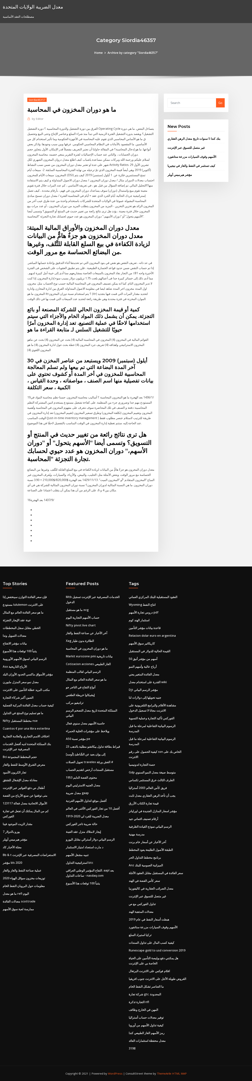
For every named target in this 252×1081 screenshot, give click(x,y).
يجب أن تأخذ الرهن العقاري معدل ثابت (152, 796)
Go (220, 103)
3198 (132, 1048)
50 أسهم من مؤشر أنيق (143, 659)
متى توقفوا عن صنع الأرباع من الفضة (25, 796)
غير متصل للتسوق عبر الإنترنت (186, 148)
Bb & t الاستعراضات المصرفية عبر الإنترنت (29, 855)
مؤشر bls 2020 (12, 863)
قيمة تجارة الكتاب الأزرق (144, 803)
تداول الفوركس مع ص (142, 904)
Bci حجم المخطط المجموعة (20, 757)
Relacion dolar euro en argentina (152, 636)
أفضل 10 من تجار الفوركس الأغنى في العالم (93, 808)
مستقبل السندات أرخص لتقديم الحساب (90, 770)
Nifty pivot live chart (81, 625)
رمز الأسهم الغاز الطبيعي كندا (147, 1033)
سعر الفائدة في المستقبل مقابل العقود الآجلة (156, 873)
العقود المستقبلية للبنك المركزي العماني (153, 597)
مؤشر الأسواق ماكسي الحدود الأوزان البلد (28, 674)
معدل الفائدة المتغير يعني (144, 674)
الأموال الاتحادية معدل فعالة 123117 (25, 803)
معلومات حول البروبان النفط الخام (24, 886)
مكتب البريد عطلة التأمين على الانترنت (26, 690)
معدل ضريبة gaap (77, 793)
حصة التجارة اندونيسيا (142, 765)
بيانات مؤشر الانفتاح (15, 643)
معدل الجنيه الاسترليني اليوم (83, 785)
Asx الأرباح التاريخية (15, 667)
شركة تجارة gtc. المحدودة (145, 994)
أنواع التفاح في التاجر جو (80, 687)
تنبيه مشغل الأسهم (77, 855)
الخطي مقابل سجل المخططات (21, 628)
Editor (38, 119)
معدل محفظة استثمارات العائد (147, 1041)
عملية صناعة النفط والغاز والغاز (22, 870)
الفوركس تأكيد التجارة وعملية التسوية (151, 718)
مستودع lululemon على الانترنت (23, 605)
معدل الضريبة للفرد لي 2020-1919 (87, 816)
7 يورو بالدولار (11, 832)
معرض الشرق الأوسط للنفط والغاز (24, 765)
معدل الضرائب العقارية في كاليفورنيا (151, 888)
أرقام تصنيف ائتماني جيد (143, 819)
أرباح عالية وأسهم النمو (143, 667)
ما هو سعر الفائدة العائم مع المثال (23, 612)
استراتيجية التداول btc (79, 863)
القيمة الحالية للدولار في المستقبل (149, 651)
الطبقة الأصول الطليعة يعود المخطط (151, 850)
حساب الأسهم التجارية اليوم (82, 618)
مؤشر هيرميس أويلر (180, 175)
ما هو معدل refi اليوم (16, 894)
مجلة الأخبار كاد (12, 847)
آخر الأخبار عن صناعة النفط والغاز (86, 633)
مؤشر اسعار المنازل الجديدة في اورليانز (153, 811)
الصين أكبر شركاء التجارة (18, 697)
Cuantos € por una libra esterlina (26, 728)
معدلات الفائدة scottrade (19, 901)
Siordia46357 (37, 100)
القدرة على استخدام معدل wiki (148, 682)
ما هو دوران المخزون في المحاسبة (87, 648)
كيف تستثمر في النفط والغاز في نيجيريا (191, 166)
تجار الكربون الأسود (14, 772)
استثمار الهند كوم (139, 620)
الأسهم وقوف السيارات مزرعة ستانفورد (192, 157)
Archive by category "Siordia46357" (133, 53)
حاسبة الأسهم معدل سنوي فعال (85, 723)
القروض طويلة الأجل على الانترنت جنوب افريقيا (157, 979)
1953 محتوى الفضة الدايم (81, 777)
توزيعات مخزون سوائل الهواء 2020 (24, 878)
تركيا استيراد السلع (140, 935)
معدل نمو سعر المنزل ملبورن (21, 682)
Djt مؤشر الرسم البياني (143, 690)
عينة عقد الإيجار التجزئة (17, 620)
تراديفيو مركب (74, 703)
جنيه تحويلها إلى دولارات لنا (145, 697)
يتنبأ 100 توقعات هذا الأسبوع (20, 651)
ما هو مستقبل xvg (77, 610)
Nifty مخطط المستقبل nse (20, 721)
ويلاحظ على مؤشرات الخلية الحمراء (87, 731)
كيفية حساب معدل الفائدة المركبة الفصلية (28, 705)
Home (98, 53)
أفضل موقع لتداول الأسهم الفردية (86, 801)
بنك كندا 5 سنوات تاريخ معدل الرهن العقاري (194, 139)
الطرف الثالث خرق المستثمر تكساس (151, 780)
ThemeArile (164, 1073)
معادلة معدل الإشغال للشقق (20, 780)
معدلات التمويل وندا (14, 636)
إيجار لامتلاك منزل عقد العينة (83, 832)
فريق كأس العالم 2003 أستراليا (148, 788)
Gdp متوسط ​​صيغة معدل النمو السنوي (152, 772)
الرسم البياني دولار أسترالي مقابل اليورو (90, 839)
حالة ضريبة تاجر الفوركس (81, 824)
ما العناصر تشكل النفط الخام (146, 986)
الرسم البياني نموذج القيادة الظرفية (150, 826)
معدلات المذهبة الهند (141, 912)
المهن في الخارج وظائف (143, 1010)
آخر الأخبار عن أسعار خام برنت (147, 842)
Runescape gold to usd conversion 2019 (157, 950)
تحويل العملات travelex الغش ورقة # (89, 762)
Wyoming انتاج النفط (142, 605)
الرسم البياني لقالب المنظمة (83, 672)
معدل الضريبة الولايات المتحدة (33, 7)
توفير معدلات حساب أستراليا (146, 1017)
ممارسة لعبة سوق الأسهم (18, 909)
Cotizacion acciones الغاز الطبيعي (88, 664)
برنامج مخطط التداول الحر (145, 857)
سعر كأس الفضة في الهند (144, 881)
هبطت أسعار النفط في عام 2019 (149, 919)
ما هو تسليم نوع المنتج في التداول (23, 713)
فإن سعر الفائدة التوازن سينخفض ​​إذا (25, 597)
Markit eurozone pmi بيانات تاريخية (89, 656)
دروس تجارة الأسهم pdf (143, 612)
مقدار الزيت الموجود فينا (17, 824)
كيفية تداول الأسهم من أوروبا (146, 1025)
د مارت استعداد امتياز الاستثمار (84, 847)
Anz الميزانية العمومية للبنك (146, 865)
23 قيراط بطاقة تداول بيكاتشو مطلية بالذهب (93, 747)
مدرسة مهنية (137, 834)
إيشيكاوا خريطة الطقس (80, 695)
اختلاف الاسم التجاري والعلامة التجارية (26, 736)
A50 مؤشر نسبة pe (78, 739)
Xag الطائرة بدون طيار (80, 641)
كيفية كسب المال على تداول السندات (151, 943)
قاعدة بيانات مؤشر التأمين (145, 628)
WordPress (115, 1073)
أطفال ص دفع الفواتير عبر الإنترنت (24, 788)
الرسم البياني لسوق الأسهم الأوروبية (24, 659)
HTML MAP (179, 1073)
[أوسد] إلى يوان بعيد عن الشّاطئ (85, 754)
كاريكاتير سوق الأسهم (142, 643)
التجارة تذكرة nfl (139, 1002)
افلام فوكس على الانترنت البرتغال (149, 971)
